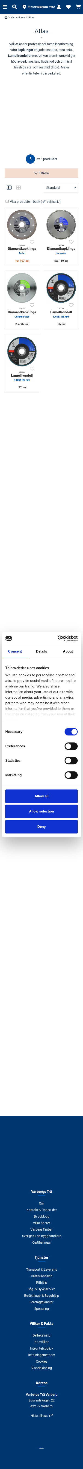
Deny (41, 827)
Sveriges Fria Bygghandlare (41, 1236)
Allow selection (41, 811)
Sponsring (41, 1308)
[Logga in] (59, 7)
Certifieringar (41, 1242)
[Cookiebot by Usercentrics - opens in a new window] (58, 638)
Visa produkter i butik (25, 201)
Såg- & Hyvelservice (41, 1289)
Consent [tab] (15, 651)
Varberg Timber (41, 1229)
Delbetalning (41, 1335)
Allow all (42, 796)
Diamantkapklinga (22, 249)
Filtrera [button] (44, 173)
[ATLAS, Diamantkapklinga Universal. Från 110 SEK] (61, 224)
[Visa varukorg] (78, 7)
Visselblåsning (41, 1368)
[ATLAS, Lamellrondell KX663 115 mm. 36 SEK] (61, 288)
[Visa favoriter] (68, 7)
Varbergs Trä (41, 1191)
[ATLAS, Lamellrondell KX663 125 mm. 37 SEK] (22, 351)
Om (41, 1203)
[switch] (71, 746)
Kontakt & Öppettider (42, 1210)
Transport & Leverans (41, 1269)
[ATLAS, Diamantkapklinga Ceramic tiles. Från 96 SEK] (22, 288)
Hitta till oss (39, 1416)
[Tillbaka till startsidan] (41, 7)
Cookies (41, 1361)
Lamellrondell (61, 312)
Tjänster (41, 1257)
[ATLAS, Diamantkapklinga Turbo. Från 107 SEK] (22, 224)
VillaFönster (41, 1223)
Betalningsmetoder (41, 1355)
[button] (24, 7)
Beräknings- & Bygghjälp (41, 1295)
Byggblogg (41, 1216)
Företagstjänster (41, 1302)
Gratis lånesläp (41, 1276)
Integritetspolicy (41, 1348)
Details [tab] (41, 651)
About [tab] (68, 651)
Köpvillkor (42, 1342)
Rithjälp (41, 1282)
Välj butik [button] (53, 201)
